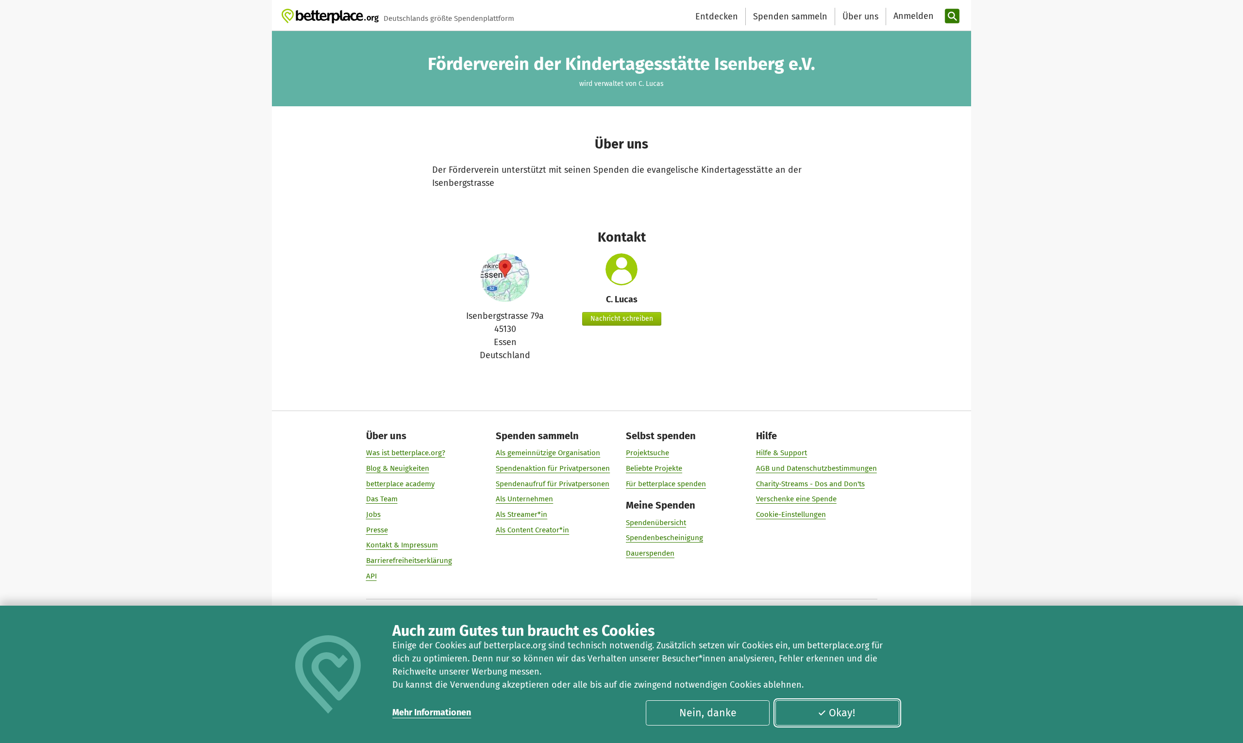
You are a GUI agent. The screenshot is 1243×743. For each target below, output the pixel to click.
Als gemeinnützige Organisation (548, 452)
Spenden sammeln (790, 16)
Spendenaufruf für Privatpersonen (552, 483)
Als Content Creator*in (532, 530)
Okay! (842, 713)
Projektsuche (647, 452)
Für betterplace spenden (666, 483)
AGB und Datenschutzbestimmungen (816, 468)
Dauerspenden (650, 553)
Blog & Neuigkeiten (397, 468)
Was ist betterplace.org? (405, 452)
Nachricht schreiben (621, 318)
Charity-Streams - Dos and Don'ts (810, 483)
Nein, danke (708, 713)
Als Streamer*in (521, 514)
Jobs (373, 514)
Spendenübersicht (656, 522)
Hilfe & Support (781, 452)
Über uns (860, 16)
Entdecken (716, 16)
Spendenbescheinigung (664, 537)
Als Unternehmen (524, 499)
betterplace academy (400, 483)
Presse (377, 530)
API (371, 576)
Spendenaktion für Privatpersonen (553, 468)
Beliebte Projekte (654, 468)
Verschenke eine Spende (796, 499)
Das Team (382, 499)
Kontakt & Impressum (402, 545)
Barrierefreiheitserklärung (409, 560)
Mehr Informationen (431, 712)
